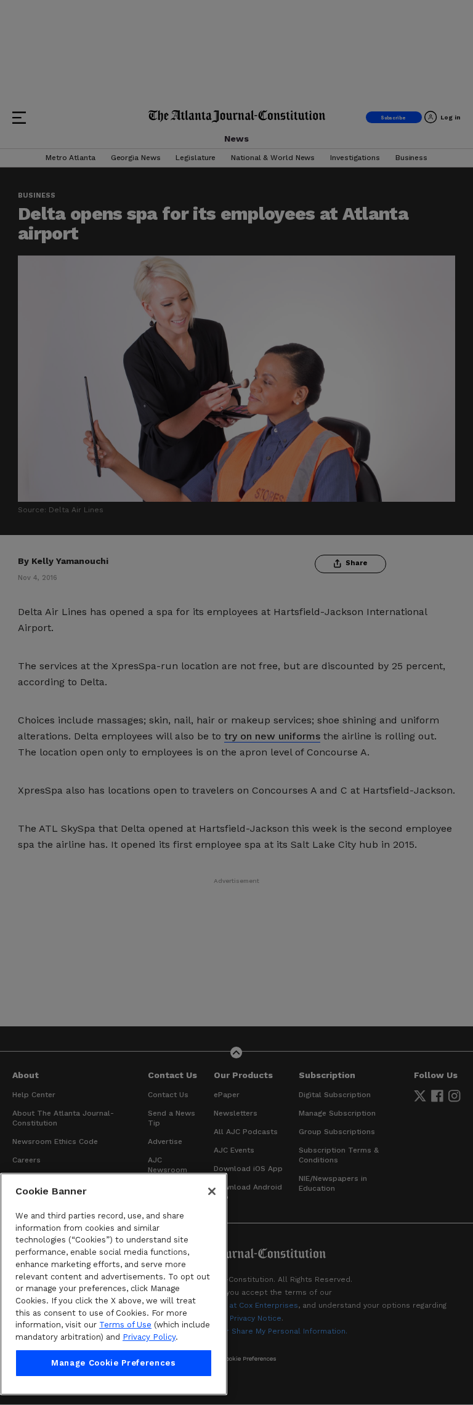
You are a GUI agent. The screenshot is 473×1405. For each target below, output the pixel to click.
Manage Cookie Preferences (113, 1362)
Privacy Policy (149, 1337)
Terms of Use (125, 1324)
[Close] (211, 1191)
